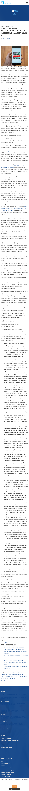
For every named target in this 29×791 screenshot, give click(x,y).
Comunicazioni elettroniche (7, 745)
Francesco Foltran (6, 38)
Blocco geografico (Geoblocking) (9, 767)
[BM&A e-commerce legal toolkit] (6, 2)
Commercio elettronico (6, 747)
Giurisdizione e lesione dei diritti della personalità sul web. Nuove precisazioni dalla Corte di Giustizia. (13, 717)
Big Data (3, 765)
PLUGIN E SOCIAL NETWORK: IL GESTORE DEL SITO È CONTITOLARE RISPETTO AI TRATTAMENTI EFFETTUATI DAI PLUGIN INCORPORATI (16, 656)
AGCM (2, 761)
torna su (3, 680)
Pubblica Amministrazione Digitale (9, 743)
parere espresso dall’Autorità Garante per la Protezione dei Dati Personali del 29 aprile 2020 (14, 208)
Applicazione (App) (5, 763)
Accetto (14, 786)
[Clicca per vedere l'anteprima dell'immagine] (14, 55)
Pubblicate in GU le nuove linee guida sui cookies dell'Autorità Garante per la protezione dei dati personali (13, 710)
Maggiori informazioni (14, 789)
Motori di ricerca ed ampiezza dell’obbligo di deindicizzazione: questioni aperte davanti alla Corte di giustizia (15, 662)
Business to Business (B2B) (7, 770)
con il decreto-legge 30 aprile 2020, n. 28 (10, 151)
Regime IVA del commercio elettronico (10, 740)
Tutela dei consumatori (6, 738)
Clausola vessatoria (6, 774)
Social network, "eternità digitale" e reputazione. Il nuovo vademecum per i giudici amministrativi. (13, 725)
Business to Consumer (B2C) (7, 772)
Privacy (5, 642)
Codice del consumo (5, 776)
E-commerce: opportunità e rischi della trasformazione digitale (13, 703)
